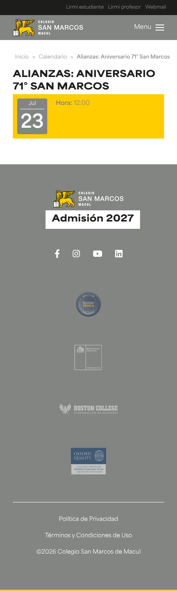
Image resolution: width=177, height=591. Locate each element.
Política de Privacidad (88, 520)
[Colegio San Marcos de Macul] (48, 27)
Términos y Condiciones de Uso (88, 536)
